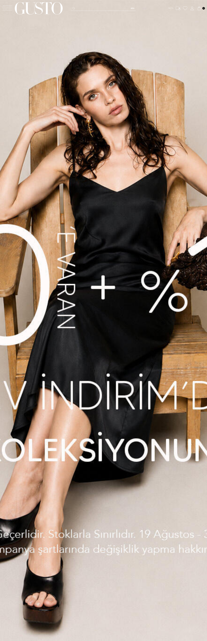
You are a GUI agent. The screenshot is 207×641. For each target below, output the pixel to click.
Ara (132, 8)
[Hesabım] (192, 8)
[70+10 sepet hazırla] (103, 320)
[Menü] (7, 8)
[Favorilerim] (185, 8)
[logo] (39, 8)
